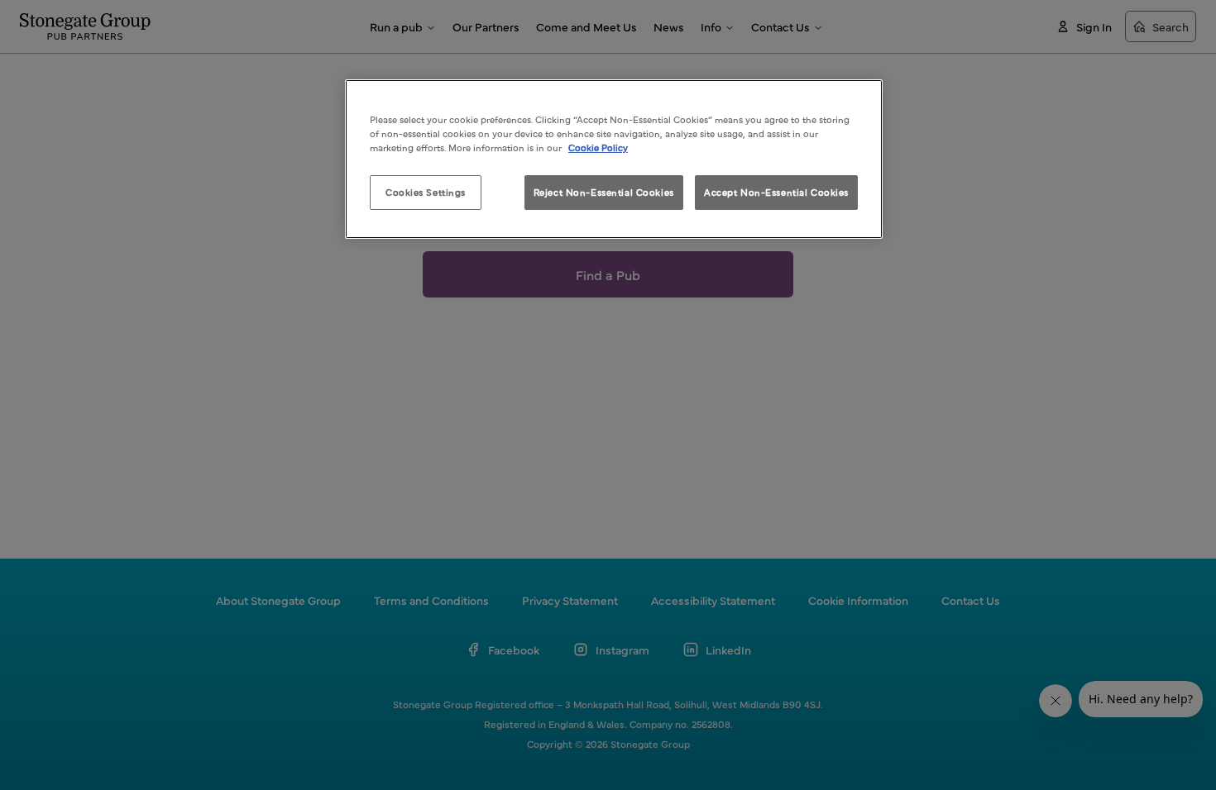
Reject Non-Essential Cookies (604, 191)
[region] (614, 159)
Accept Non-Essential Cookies (776, 191)
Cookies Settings (425, 191)
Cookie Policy (598, 147)
